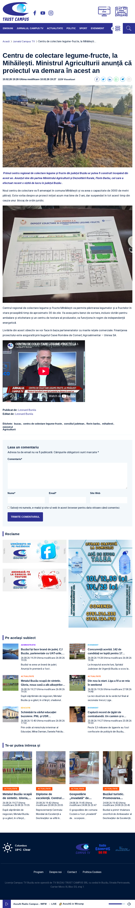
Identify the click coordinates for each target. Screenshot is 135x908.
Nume (11, 493)
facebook (34, 13)
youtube (43, 13)
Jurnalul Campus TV (30, 28)
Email (52, 493)
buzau (18, 423)
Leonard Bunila (27, 410)
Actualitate (55, 28)
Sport (83, 28)
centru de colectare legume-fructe (43, 423)
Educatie (25, 708)
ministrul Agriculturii (9, 428)
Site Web (95, 493)
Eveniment (97, 28)
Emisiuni (8, 28)
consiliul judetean (74, 423)
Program (38, 872)
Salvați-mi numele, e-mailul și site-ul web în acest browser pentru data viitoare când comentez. (65, 507)
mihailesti (108, 423)
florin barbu (93, 423)
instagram (51, 13)
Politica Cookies (92, 872)
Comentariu (15, 459)
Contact (72, 872)
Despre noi (55, 872)
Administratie (28, 645)
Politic (71, 28)
